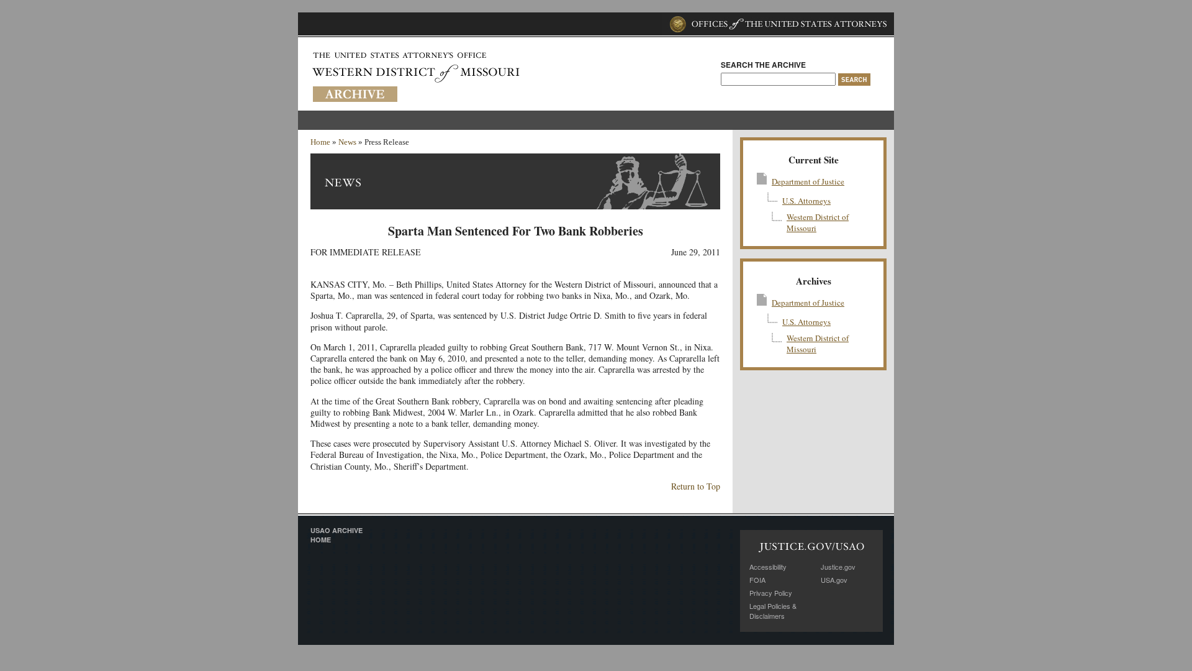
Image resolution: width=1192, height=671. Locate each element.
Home (320, 142)
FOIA (757, 580)
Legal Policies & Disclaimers (773, 611)
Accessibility (768, 567)
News (347, 142)
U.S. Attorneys (806, 200)
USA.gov (834, 580)
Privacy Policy (770, 593)
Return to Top (695, 486)
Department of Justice (808, 181)
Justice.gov (838, 567)
